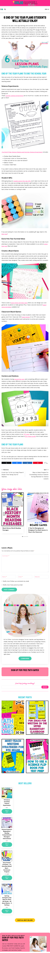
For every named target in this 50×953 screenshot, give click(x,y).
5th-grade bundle (30, 436)
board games (26, 317)
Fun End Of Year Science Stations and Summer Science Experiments (22, 152)
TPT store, (27, 434)
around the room (19, 379)
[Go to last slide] (4, 514)
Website (37, 577)
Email (20, 577)
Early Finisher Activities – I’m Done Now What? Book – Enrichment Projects (7, 867)
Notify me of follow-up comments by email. (16, 581)
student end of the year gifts (22, 181)
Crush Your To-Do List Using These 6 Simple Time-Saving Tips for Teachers (13, 473)
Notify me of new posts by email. (13, 585)
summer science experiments (14, 95)
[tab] (22, 536)
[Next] (46, 514)
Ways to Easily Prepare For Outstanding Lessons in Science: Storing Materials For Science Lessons (38, 474)
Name (4, 577)
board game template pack (19, 303)
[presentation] (13, 718)
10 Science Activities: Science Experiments (7, 802)
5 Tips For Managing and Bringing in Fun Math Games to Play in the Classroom (38, 530)
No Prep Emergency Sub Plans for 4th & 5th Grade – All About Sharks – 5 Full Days (7, 900)
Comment (5, 556)
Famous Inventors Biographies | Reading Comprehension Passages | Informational (7, 834)
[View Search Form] (5, 9)
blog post (4, 234)
